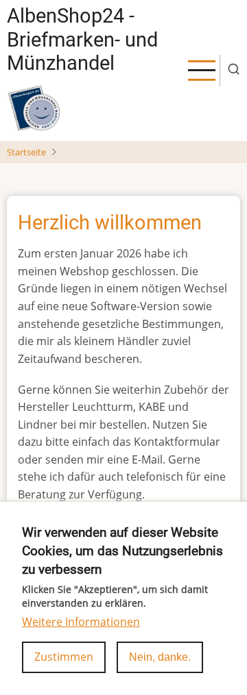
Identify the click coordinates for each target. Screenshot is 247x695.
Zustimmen (63, 656)
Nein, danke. (160, 657)
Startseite (26, 152)
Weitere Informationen (81, 621)
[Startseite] (34, 108)
